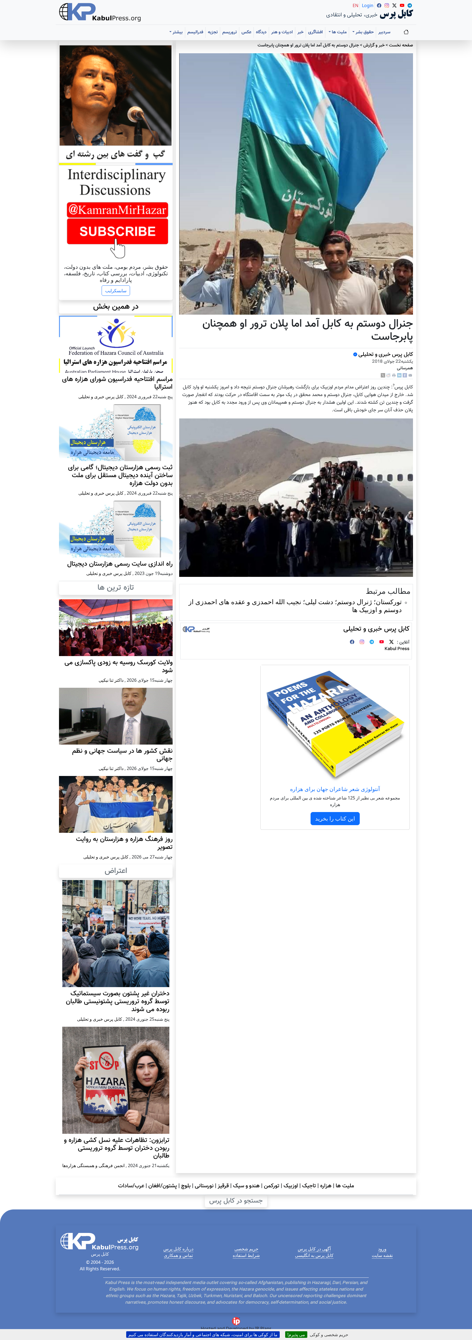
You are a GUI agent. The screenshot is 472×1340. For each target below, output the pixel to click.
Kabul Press (397, 649)
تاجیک (309, 1186)
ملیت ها (345, 1186)
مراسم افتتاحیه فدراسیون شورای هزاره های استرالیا (117, 383)
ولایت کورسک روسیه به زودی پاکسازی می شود (118, 666)
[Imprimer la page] (394, 375)
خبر (300, 32)
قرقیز (223, 1186)
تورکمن (271, 1186)
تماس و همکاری (178, 1255)
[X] (383, 375)
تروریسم (229, 32)
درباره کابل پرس (178, 1249)
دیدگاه (261, 32)
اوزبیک (291, 1186)
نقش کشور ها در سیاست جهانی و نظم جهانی (122, 755)
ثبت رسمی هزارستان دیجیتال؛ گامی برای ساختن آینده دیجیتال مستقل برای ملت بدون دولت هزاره (120, 475)
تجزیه (213, 32)
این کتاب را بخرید (335, 818)
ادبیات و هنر (282, 32)
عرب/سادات (131, 1186)
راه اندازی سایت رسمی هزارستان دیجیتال (120, 564)
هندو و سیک (246, 1186)
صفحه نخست (401, 45)
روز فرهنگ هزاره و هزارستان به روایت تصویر (124, 843)
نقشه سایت (382, 1255)
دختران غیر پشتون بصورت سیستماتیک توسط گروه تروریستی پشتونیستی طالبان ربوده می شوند (117, 1001)
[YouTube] (381, 642)
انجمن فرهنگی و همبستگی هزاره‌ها (93, 1165)
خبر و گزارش (374, 45)
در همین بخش (115, 307)
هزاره (326, 1186)
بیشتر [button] (177, 32)
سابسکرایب (115, 291)
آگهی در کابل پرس (314, 1249)
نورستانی (204, 1186)
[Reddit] (388, 375)
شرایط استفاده (246, 1255)
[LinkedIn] (399, 375)
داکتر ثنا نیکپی (111, 680)
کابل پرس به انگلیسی (314, 1255)
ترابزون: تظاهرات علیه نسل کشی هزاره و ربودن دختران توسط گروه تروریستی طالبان (116, 1148)
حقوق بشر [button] (364, 32)
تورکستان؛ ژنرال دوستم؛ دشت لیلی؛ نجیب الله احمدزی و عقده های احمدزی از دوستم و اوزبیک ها (295, 605)
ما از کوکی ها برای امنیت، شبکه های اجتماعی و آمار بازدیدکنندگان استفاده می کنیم (203, 1335)
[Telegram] (372, 642)
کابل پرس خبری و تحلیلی (385, 354)
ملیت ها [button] (339, 32)
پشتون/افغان (162, 1186)
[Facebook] (405, 375)
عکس (246, 32)
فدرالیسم (195, 32)
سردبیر (384, 32)
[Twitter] (391, 642)
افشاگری (315, 32)
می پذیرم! (296, 1335)
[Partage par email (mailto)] (410, 375)
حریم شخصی (246, 1249)
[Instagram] (362, 642)
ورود (382, 1249)
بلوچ (186, 1186)
